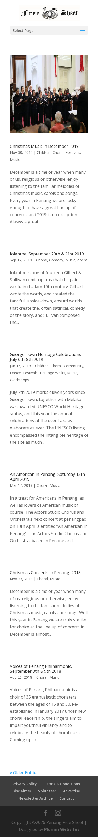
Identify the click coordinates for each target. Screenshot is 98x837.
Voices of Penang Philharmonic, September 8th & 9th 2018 (41, 668)
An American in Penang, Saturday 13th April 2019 (47, 476)
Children (43, 152)
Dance (15, 372)
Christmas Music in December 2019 (44, 146)
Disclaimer (21, 790)
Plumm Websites (61, 829)
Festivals (73, 152)
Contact (66, 798)
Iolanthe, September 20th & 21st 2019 (47, 254)
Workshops (19, 379)
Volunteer (47, 790)
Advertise (71, 790)
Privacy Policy (25, 783)
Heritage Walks (52, 372)
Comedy (56, 259)
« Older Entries (24, 773)
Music (15, 159)
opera (82, 259)
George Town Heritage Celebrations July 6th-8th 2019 (45, 357)
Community (73, 365)
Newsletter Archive (35, 798)
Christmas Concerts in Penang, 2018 (45, 573)
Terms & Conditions (62, 783)
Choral (58, 152)
